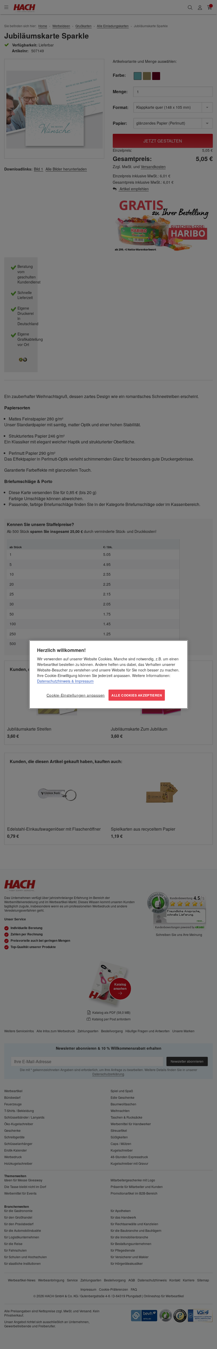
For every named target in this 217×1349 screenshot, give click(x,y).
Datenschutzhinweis (53, 680)
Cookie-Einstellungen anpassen (76, 695)
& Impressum (82, 680)
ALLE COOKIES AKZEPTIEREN (136, 695)
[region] (108, 674)
